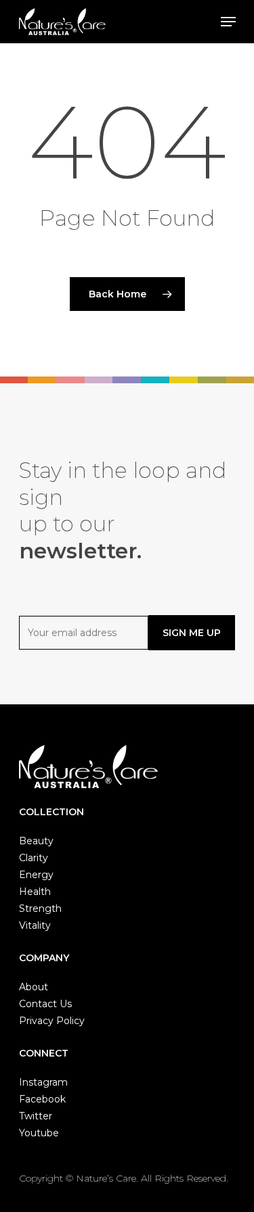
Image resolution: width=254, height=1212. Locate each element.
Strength (40, 908)
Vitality (35, 925)
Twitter (35, 1116)
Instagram (43, 1082)
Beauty (36, 841)
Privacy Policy (52, 1021)
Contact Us (45, 1004)
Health (35, 892)
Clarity (33, 858)
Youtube (39, 1133)
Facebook (42, 1099)
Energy (36, 875)
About (33, 987)
